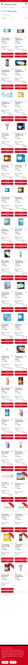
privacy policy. (12, 654)
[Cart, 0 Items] (25, 4)
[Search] (23, 7)
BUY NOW (7, 56)
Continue (5, 662)
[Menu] (2, 4)
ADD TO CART (7, 53)
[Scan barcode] (26, 7)
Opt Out (13, 662)
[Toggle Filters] (26, 18)
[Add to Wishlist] (12, 38)
